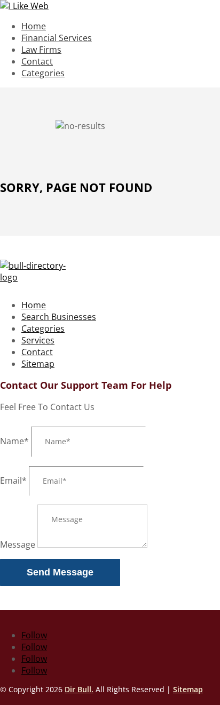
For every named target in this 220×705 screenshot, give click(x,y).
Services (37, 340)
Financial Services (56, 38)
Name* (14, 441)
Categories (43, 73)
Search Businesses (58, 317)
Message (17, 544)
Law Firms (41, 49)
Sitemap (37, 364)
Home (33, 26)
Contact (37, 61)
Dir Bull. (79, 689)
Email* (13, 480)
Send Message (60, 572)
